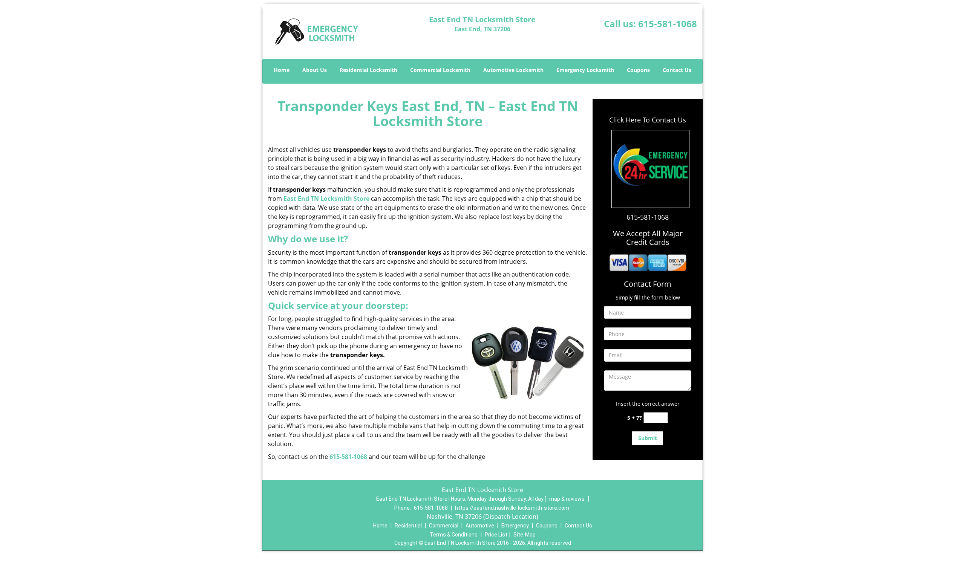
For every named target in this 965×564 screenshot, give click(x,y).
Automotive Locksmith (513, 69)
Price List (496, 535)
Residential (408, 526)
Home (282, 69)
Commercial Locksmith (440, 69)
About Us (314, 69)
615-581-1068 (667, 23)
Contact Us (677, 69)
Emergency (515, 526)
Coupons (638, 69)
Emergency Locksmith (585, 69)
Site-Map (524, 535)
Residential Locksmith (368, 69)
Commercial (443, 526)
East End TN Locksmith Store (326, 198)
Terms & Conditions (454, 535)
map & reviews (567, 499)
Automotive (480, 526)
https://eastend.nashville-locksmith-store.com (512, 508)
